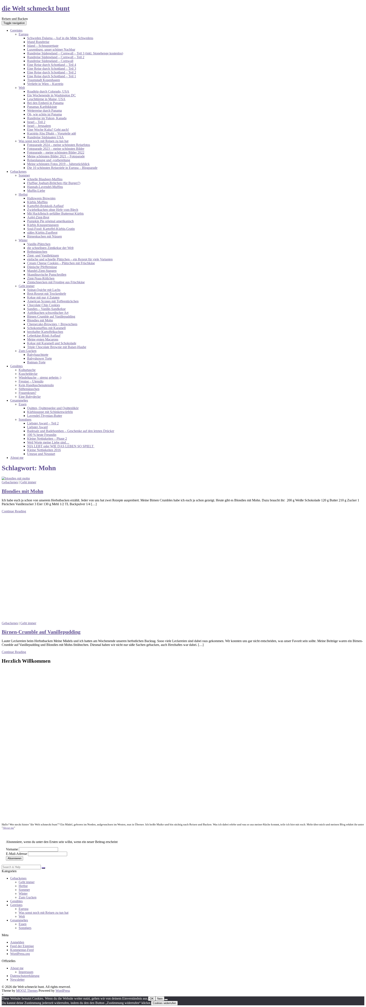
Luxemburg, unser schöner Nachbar (51, 49)
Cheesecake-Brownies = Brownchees (52, 324)
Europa (23, 34)
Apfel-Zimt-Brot (38, 217)
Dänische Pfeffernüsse (42, 267)
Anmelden (17, 942)
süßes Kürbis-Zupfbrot (42, 232)
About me (17, 457)
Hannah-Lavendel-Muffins (45, 187)
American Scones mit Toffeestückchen (53, 301)
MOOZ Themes (27, 990)
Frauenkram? (27, 393)
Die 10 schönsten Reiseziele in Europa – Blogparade (62, 168)
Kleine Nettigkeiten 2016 (44, 450)
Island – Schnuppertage (42, 45)
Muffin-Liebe (36, 190)
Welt (22, 87)
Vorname (12, 849)
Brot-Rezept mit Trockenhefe (46, 293)
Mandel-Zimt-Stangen (42, 271)
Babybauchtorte (37, 354)
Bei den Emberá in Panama (45, 103)
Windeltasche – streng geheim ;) (40, 377)
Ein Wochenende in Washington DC (51, 95)
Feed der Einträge (22, 946)
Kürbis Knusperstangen (43, 225)
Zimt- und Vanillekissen (43, 255)
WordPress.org (20, 954)
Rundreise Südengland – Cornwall (50, 61)
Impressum (26, 972)
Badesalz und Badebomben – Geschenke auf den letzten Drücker (70, 431)
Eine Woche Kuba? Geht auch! (48, 129)
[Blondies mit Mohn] (16, 478)
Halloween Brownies (41, 198)
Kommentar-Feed (22, 950)
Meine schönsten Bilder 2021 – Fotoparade (56, 156)
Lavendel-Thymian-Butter (44, 415)
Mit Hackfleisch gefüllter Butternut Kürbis (55, 213)
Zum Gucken (27, 351)
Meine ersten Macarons (42, 339)
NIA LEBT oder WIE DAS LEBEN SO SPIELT (60, 446)
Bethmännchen (37, 251)
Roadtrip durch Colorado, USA (48, 91)
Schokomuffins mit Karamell (46, 328)
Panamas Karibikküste (42, 106)
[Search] (43, 868)
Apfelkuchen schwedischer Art (47, 312)
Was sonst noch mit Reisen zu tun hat (43, 141)
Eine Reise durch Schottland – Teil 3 (51, 68)
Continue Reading (14, 511)
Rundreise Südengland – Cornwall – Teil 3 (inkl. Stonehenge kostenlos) (75, 53)
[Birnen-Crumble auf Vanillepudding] (79, 619)
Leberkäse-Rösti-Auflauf (43, 335)
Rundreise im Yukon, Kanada (47, 118)
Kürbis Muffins (37, 202)
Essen (22, 404)
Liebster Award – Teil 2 (43, 423)
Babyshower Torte (39, 358)
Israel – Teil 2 (36, 122)
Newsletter (17, 979)
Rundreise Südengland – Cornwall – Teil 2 (55, 57)
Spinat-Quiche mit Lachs (43, 290)
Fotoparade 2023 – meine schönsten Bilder (55, 148)
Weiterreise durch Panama (44, 110)
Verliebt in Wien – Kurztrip (45, 84)
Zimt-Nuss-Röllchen (40, 278)
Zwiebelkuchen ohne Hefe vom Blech (52, 209)
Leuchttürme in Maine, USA (46, 99)
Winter (23, 240)
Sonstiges (25, 419)
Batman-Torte (36, 362)
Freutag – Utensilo (31, 381)
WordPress (62, 990)
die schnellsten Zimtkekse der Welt (50, 248)
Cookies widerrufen (164, 1003)
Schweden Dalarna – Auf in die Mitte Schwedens (60, 38)
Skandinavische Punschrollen (46, 274)
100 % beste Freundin (41, 435)
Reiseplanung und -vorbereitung (48, 160)
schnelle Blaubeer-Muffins (44, 179)
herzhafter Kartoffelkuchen (45, 332)
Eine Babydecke (30, 396)
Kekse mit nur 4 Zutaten (43, 297)
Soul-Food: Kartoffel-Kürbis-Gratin (51, 229)
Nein (160, 998)
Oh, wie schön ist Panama (44, 114)
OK (152, 998)
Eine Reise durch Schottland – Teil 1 (51, 76)
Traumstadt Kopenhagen (43, 80)
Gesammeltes (19, 400)
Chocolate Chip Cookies (43, 305)
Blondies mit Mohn (40, 320)
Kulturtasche (27, 370)
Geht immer (27, 286)
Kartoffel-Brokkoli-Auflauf (45, 206)
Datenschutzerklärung (24, 976)
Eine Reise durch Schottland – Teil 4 (51, 65)
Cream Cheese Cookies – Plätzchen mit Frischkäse (61, 263)
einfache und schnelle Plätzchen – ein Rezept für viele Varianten (70, 259)
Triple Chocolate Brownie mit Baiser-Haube (56, 347)
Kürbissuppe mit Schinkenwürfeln (50, 412)
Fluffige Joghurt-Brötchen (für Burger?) (53, 183)
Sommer (24, 175)
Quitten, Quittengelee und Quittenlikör (53, 408)
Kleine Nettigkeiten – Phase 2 (47, 438)
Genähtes (16, 366)
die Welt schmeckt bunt (36, 8)
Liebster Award (37, 427)
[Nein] (166, 999)
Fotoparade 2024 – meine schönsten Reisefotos (58, 145)
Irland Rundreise (38, 42)
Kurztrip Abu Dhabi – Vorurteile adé (51, 133)
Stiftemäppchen (29, 389)
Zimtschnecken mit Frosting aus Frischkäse (56, 282)
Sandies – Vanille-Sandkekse (46, 309)
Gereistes (16, 30)
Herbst (23, 194)
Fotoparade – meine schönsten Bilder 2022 (55, 152)
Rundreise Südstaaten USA (45, 137)
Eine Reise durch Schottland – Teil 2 (51, 72)
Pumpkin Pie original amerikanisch (50, 221)
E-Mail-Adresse (16, 853)
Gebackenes (18, 171)
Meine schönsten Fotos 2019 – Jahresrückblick (58, 164)
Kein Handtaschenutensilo (36, 385)
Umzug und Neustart (41, 454)
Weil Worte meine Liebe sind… (48, 442)
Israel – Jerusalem (39, 126)
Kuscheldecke (28, 374)
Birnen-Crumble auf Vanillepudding (51, 316)
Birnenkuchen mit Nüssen (44, 236)
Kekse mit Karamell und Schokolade (51, 343)
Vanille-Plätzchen (38, 244)
